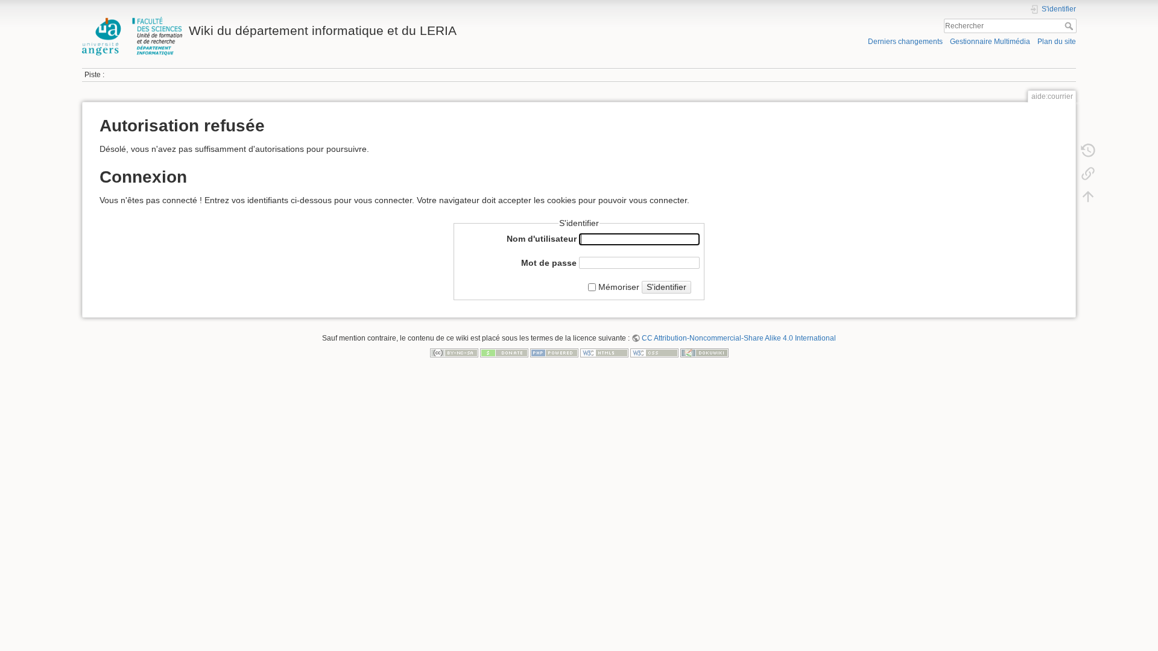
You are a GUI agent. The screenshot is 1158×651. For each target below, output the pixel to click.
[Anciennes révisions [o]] (1088, 150)
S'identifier (666, 287)
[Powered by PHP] (554, 352)
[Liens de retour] (1088, 173)
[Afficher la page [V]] (1088, 127)
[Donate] (504, 352)
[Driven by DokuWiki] (704, 352)
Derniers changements (905, 41)
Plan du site (1056, 41)
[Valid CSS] (654, 352)
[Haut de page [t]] (1088, 196)
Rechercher (1070, 26)
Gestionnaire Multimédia (990, 41)
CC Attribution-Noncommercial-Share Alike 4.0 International (739, 338)
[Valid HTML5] (604, 352)
